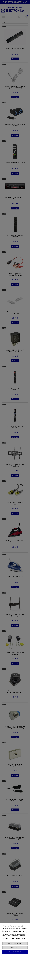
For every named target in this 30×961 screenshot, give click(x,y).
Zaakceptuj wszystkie (15, 951)
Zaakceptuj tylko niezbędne (15, 943)
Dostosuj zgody (15, 947)
